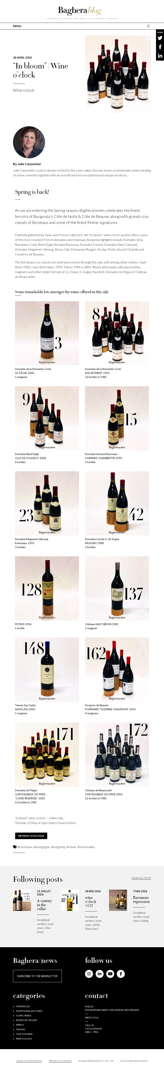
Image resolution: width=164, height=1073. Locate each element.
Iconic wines (23, 1015)
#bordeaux (25, 847)
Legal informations (29, 1060)
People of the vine (26, 1020)
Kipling (144, 920)
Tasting (20, 1029)
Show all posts (141, 877)
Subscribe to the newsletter (37, 976)
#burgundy (58, 847)
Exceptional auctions (29, 1011)
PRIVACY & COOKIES (60, 1060)
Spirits (96, 924)
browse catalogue (31, 835)
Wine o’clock (23, 90)
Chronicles (23, 1006)
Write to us (91, 1017)
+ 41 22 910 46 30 (93, 1028)
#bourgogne (42, 847)
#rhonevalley (86, 847)
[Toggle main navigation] (149, 26)
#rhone (71, 847)
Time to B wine (24, 1034)
